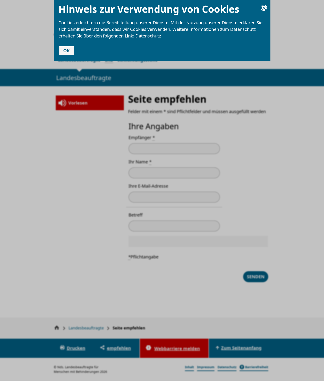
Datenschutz (148, 36)
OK (66, 51)
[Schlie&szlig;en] (264, 8)
